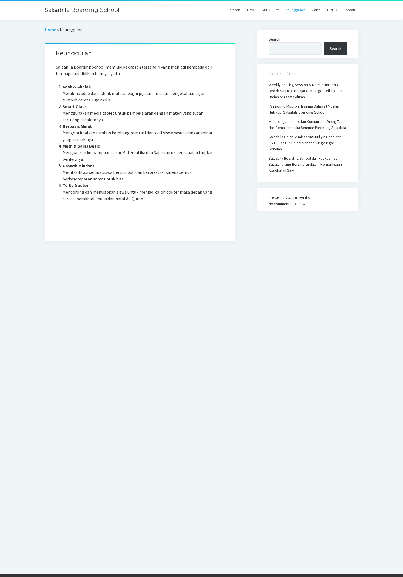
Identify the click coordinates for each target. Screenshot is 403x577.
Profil (251, 10)
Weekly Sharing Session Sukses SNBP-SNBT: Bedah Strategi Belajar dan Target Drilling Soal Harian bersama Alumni (306, 90)
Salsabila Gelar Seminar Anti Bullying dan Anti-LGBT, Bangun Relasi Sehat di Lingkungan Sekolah (306, 142)
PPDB (332, 10)
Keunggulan (295, 10)
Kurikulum (270, 10)
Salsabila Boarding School (82, 9)
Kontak (349, 10)
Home (50, 29)
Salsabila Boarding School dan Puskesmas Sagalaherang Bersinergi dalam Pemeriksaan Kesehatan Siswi (305, 164)
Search (274, 39)
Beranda (234, 10)
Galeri (316, 10)
